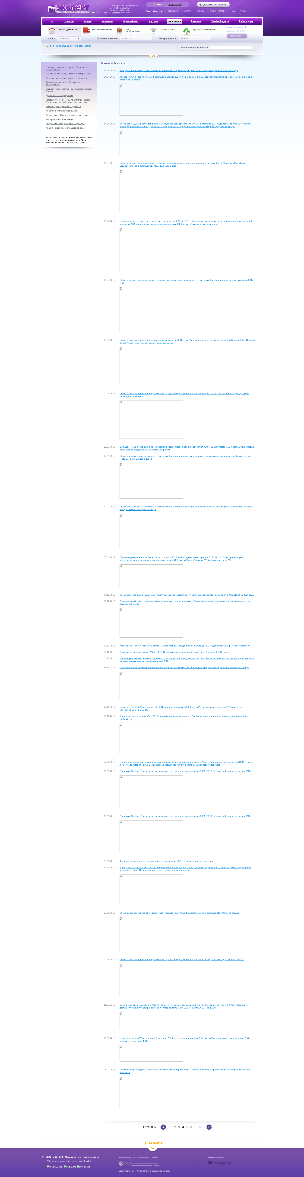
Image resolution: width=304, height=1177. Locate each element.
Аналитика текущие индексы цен (61, 111)
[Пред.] (163, 1127)
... (195, 1127)
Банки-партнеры (126, 1171)
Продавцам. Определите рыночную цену (65, 123)
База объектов (154, 11)
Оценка (200, 11)
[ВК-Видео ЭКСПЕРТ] (70, 1167)
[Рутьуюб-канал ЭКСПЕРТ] (83, 1167)
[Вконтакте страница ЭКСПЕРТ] (54, 1167)
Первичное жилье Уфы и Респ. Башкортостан (68, 74)
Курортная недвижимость (204, 30)
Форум (243, 11)
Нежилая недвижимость (102, 30)
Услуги (88, 21)
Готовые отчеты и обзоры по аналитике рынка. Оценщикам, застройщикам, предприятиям (68, 101)
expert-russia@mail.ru (120, 10)
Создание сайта (215, 1157)
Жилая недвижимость (67, 30)
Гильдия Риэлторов (217, 11)
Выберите (64, 38)
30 (200, 1127)
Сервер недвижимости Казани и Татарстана (145, 1165)
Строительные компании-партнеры (153, 1171)
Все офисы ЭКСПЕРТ (121, 8)
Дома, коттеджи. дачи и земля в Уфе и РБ (66, 78)
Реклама (196, 21)
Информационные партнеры (59, 119)
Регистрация (174, 4)
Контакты (188, 11)
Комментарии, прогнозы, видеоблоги (63, 106)
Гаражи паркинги (167, 30)
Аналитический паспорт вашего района (64, 128)
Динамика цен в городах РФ (59, 95)
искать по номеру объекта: (194, 47)
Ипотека (153, 21)
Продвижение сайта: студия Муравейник (144, 1163)
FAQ (233, 11)
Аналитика (174, 21)
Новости (69, 21)
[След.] (209, 1127)
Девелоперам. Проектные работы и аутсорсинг (68, 115)
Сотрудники (173, 11)
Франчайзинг (131, 21)
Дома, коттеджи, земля (133, 30)
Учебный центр (220, 21)
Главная (105, 63)
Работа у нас (246, 21)
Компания (107, 21)
